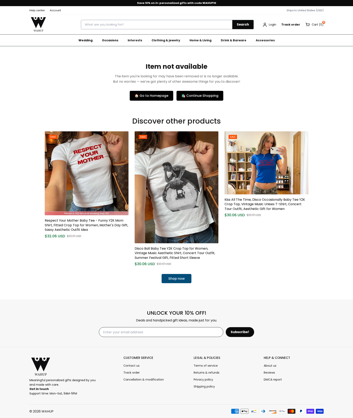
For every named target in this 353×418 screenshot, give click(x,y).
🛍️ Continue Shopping (199, 95)
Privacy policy (203, 379)
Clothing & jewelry (166, 40)
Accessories (265, 40)
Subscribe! (240, 332)
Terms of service (206, 366)
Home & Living (200, 40)
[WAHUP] (38, 25)
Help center (37, 10)
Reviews (269, 373)
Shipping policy (204, 386)
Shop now (176, 278)
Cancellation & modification (143, 379)
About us (270, 366)
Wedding (85, 40)
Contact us (131, 366)
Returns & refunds (206, 373)
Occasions (110, 40)
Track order (290, 25)
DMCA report (273, 379)
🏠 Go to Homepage (151, 95)
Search (243, 24)
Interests (135, 40)
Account (55, 10)
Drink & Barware (233, 40)
